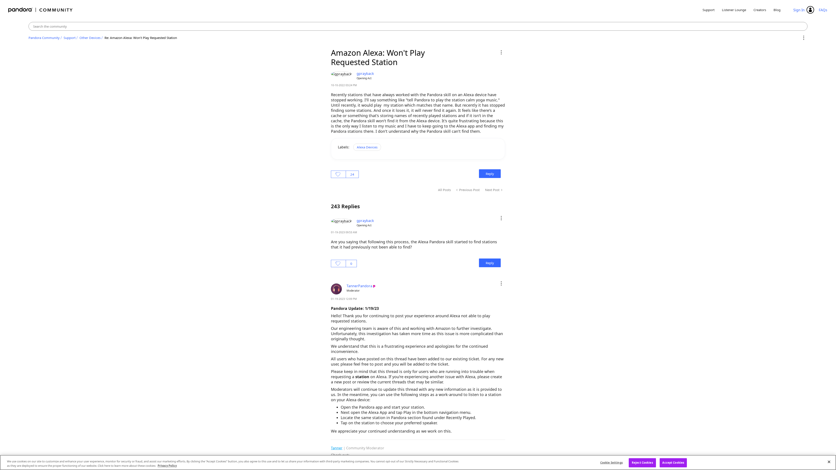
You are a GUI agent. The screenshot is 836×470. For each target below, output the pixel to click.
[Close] (829, 462)
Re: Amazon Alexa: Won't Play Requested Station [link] (140, 37)
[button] (501, 52)
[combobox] (418, 26)
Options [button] (803, 38)
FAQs (823, 10)
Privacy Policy (167, 465)
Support (709, 10)
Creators (759, 10)
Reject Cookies (642, 463)
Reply (490, 173)
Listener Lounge (734, 10)
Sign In (799, 10)
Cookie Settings (611, 463)
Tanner (336, 448)
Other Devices (90, 37)
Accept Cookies (673, 463)
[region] (418, 462)
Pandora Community (41, 10)
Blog (777, 10)
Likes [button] (338, 174)
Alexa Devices (367, 147)
